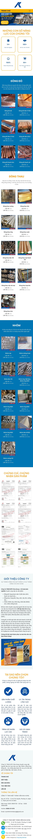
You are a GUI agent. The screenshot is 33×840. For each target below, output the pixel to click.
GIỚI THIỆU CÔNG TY (16, 578)
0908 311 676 (10, 808)
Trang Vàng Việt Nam (21, 837)
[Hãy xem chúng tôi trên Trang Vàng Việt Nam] (2, 837)
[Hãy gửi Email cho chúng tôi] (2, 832)
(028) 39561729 (12, 803)
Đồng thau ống (8, 232)
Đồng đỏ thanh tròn (8, 162)
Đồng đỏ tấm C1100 (25, 110)
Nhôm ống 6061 (8, 406)
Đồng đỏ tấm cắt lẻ (24, 136)
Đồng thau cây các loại (8, 285)
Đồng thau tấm (24, 206)
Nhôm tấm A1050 (25, 432)
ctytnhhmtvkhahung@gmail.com (14, 811)
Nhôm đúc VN (8, 379)
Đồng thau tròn (8, 311)
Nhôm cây (8, 353)
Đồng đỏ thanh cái (24, 162)
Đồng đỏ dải (8, 110)
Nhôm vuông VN (8, 458)
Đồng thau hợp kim (24, 285)
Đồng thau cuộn (25, 232)
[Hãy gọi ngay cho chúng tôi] (2, 823)
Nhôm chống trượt (24, 353)
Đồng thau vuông (8, 206)
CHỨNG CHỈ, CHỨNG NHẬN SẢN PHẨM (16, 475)
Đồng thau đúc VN (8, 258)
